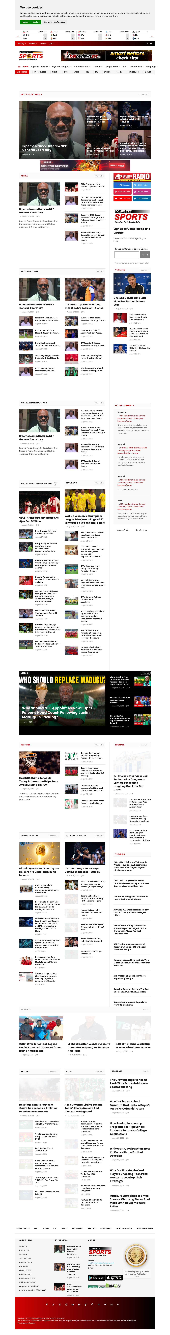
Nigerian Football (39, 66)
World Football (81, 66)
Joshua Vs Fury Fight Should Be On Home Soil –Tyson (91, 912)
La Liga (107, 72)
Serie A (119, 72)
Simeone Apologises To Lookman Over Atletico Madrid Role (130, 898)
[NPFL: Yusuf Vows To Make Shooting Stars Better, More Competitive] (71, 536)
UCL (87, 72)
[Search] (151, 43)
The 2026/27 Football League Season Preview (120, 700)
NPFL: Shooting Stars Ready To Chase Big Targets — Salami (90, 568)
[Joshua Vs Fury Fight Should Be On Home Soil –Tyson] (71, 913)
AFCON (76, 72)
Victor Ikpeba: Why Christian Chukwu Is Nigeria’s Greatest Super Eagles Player (119, 681)
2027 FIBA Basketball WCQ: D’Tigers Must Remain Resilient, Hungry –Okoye (93, 884)
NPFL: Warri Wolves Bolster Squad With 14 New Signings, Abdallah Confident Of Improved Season (93, 616)
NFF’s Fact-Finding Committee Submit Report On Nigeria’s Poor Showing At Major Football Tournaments (130, 929)
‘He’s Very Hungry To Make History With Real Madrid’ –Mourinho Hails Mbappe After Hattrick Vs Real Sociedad (47, 356)
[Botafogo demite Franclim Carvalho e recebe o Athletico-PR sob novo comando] (39, 1089)
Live (124, 66)
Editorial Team (25, 1262)
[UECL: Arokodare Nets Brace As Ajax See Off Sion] (101, 144)
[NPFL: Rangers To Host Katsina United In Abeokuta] (71, 600)
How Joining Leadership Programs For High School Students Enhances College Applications (128, 1129)
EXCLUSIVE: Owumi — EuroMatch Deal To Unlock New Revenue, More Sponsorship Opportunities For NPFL (92, 552)
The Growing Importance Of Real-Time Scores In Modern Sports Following (129, 1083)
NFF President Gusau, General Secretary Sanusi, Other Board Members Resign (92, 236)
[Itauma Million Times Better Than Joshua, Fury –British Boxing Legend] (71, 899)
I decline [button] (35, 22)
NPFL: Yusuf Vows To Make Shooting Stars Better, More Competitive (92, 535)
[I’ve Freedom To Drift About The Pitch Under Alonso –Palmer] (71, 333)
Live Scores (22, 72)
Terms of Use (25, 1258)
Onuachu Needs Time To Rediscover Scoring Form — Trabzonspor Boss (47, 644)
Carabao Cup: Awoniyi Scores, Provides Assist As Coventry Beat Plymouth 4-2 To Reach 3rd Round (47, 628)
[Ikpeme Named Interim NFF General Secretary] (52, 130)
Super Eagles (40, 72)
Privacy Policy (25, 1270)
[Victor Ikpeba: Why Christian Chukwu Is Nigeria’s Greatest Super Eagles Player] (142, 680)
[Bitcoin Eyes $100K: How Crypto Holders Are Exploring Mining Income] (39, 853)
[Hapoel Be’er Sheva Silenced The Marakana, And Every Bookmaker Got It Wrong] (71, 771)
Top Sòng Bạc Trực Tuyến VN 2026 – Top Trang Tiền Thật (46, 1180)
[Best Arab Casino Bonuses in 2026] (26, 1195)
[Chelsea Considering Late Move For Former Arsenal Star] (132, 283)
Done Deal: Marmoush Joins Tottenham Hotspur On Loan (47, 344)
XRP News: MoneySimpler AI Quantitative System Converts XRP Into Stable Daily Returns (47, 944)
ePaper (43, 43)
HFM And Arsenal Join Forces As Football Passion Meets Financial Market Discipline (47, 961)
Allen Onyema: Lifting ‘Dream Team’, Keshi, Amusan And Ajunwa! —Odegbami (83, 1108)
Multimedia (136, 66)
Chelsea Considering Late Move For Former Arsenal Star (129, 301)
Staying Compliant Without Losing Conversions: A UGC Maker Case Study (47, 889)
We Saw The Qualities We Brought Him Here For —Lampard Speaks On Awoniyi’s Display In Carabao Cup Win (46, 596)
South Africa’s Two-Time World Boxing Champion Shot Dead (139, 818)
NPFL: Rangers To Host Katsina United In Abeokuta (91, 599)
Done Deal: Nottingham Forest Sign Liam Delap (91, 356)
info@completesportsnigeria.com (101, 1263)
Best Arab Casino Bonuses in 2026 (47, 1192)
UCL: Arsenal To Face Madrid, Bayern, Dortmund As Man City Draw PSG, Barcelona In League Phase (47, 331)
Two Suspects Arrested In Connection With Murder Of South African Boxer (140, 803)
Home (25, 66)
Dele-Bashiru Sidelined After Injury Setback (45, 532)
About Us (23, 1246)
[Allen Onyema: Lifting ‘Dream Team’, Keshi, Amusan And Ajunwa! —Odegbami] (85, 1089)
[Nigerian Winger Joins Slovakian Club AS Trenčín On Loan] (26, 580)
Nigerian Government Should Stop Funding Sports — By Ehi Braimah (91, 755)
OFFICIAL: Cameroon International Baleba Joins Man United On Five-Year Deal (138, 333)
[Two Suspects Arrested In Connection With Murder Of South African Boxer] (120, 802)
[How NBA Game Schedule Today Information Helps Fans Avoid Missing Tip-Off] (39, 763)
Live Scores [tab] (141, 530)
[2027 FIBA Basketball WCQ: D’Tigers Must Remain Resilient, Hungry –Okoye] (71, 885)
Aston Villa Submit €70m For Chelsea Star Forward (140, 348)
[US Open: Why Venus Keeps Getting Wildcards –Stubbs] (134, 115)
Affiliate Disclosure (27, 1282)
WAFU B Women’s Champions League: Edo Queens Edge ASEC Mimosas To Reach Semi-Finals (85, 519)
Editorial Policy (25, 1274)
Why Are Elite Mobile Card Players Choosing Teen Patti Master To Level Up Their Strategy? (129, 1176)
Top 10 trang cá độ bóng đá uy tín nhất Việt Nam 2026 (46, 1136)
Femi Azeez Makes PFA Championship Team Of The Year (46, 613)
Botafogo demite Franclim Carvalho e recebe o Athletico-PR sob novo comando (39, 1108)
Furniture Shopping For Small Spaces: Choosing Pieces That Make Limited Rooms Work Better (130, 1201)
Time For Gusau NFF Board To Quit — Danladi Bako (92, 801)
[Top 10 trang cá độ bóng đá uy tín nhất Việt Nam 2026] (26, 1137)
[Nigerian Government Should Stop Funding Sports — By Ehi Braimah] (71, 756)
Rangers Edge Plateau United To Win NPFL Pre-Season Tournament (91, 649)
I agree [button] (25, 22)
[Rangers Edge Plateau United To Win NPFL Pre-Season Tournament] (71, 650)
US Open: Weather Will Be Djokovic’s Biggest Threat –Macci (92, 927)
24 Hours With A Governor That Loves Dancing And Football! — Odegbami (92, 1159)
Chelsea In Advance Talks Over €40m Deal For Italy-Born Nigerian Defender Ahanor (47, 564)
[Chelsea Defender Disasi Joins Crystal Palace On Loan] (120, 318)
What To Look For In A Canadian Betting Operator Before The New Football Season (46, 1164)
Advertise (23, 1254)
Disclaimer (23, 1266)
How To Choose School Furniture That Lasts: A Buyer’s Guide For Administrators (130, 1105)
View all (143, 94)
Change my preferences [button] (54, 22)
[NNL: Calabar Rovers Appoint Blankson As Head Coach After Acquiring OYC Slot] (71, 583)
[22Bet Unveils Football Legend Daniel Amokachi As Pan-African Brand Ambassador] (41, 1028)
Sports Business (123, 1228)
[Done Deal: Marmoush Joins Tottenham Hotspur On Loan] (26, 346)
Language (151, 66)
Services (32, 43)
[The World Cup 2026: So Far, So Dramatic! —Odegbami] (71, 1203)
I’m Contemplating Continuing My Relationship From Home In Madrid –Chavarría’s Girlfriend (139, 835)
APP (50, 43)
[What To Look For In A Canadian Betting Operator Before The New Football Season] (26, 1164)
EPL (96, 72)
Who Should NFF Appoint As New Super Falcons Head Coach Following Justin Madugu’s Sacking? (57, 712)
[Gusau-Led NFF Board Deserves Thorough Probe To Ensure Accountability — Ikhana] (71, 218)
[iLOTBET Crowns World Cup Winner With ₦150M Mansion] (138, 1028)
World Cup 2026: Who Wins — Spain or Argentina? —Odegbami (93, 1188)
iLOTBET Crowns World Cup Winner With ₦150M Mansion (133, 1045)
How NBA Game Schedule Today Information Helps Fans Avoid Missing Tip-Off (38, 781)
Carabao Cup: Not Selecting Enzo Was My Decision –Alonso (99, 119)
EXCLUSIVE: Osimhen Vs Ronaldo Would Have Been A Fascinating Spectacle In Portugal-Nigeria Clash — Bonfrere (130, 866)
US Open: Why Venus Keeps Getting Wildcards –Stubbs (134, 119)
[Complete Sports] (31, 56)
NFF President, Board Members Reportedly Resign (44, 369)
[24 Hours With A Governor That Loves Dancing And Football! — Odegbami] (71, 1160)
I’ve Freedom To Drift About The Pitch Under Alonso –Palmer (91, 331)
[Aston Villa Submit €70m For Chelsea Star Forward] (120, 348)
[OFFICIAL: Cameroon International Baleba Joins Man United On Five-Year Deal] (120, 332)
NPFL (65, 72)
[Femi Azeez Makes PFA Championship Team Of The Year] (26, 613)
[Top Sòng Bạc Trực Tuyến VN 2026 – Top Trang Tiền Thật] (26, 1180)
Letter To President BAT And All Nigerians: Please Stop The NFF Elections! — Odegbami (92, 1144)
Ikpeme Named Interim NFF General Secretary (44, 148)
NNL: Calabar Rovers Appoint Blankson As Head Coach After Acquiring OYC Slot (93, 584)
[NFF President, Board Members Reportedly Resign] (26, 371)
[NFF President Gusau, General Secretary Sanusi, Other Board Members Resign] (71, 236)
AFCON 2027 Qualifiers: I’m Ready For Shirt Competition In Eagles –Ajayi (131, 912)
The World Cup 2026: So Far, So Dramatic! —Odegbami (91, 1202)
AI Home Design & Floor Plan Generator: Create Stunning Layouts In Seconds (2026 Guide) (46, 977)
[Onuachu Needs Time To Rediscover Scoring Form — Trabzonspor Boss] (26, 644)
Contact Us (24, 1250)
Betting (21, 43)
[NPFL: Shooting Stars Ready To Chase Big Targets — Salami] (71, 569)
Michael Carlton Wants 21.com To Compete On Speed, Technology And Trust (89, 1047)
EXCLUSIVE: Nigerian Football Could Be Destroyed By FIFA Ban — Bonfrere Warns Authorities (131, 883)
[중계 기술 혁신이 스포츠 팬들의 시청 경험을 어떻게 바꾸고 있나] (26, 1124)
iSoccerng (105, 1228)
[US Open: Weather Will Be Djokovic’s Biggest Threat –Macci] (71, 927)
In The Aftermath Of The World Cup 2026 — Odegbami (91, 1174)
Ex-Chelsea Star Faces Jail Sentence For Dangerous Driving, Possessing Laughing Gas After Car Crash (130, 782)
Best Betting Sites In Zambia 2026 (44, 1149)
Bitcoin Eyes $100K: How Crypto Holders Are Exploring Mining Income (39, 872)
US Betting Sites (145, 1228)
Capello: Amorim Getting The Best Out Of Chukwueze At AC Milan (131, 990)
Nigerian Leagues (60, 66)
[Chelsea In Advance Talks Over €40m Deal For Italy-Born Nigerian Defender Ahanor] (26, 563)
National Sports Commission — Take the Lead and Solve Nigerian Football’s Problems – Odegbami (91, 1126)
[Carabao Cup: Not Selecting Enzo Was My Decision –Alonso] (101, 115)
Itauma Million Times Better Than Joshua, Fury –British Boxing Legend (92, 898)
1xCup (54, 72)
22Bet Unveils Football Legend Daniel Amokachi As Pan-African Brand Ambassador (40, 1047)
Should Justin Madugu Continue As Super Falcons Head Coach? (120, 719)
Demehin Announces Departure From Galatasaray (130, 1003)
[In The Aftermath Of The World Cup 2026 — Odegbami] (71, 1174)
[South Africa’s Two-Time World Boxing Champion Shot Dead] (120, 819)
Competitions (111, 66)
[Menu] (19, 66)
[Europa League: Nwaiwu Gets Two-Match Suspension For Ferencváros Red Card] (26, 547)
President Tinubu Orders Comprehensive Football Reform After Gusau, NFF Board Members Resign (133, 147)
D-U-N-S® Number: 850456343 (32, 1290)
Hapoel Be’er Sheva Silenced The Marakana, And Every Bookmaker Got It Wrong (92, 772)
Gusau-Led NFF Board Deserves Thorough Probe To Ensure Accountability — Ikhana (93, 219)
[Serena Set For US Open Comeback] (71, 954)
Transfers (97, 66)
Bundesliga (134, 72)
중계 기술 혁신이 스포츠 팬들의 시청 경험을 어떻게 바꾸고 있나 (47, 1122)
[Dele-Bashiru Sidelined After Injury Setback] (26, 534)
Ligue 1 (148, 72)
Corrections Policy (27, 1278)
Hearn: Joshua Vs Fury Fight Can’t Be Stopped (91, 939)
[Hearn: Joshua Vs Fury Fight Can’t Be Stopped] (71, 942)
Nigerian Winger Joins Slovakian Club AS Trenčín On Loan (47, 579)
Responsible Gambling (28, 1286)
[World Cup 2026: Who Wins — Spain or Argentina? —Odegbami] (71, 1189)
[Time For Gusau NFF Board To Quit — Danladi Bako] (71, 804)
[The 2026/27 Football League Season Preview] (142, 701)
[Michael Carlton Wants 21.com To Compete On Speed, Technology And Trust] (89, 1028)
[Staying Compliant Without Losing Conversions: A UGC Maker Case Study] (26, 888)
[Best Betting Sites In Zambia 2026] (26, 1151)
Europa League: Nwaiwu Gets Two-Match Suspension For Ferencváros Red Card (46, 547)
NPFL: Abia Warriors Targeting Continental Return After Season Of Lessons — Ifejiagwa (91, 634)
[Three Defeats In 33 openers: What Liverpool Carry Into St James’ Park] (71, 789)
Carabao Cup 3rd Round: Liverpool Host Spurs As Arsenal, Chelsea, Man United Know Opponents (92, 369)
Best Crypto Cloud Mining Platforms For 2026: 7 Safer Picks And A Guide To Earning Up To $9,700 (47, 906)
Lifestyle (91, 1228)
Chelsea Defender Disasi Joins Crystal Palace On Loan (138, 317)
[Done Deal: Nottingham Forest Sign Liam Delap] (71, 359)
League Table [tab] (123, 530)
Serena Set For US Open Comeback (91, 952)
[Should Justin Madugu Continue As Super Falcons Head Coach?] (142, 719)
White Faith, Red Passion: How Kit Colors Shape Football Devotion (130, 1152)
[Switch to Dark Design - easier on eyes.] (147, 43)
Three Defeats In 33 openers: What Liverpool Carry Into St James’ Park (92, 788)
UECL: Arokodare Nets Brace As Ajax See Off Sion (100, 149)
